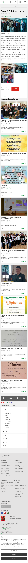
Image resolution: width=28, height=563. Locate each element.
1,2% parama (4, 491)
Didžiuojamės (15, 6)
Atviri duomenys (18, 497)
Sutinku (14, 558)
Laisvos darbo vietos (19, 483)
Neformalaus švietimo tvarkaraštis (19, 464)
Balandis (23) (8, 421)
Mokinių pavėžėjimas (19, 468)
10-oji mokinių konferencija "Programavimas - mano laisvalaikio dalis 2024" (14, 121)
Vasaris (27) (7, 425)
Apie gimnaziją (4, 462)
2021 (6, 445)
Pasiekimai (3, 467)
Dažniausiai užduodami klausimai (19, 489)
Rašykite (3, 506)
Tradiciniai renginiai (5, 471)
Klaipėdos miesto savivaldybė (16, 518)
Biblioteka (17, 473)
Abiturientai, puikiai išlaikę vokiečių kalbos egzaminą (13, 153)
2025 (6, 431)
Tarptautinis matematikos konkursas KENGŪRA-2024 (12, 316)
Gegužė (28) (7, 419)
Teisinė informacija (18, 496)
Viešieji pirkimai (4, 489)
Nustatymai (14, 550)
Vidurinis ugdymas (18, 462)
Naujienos (8, 6)
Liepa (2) (6, 415)
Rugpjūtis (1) (8, 413)
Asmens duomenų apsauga (20, 485)
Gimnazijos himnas (5, 470)
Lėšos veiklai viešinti (5, 486)
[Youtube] (5, 513)
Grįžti (4, 96)
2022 (6, 442)
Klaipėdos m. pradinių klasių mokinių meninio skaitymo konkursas (12, 381)
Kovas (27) (7, 423)
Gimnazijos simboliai (5, 468)
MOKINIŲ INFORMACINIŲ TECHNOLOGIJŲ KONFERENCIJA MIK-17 (11, 218)
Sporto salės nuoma (19, 471)
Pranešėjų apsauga (18, 491)
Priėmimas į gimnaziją (5, 475)
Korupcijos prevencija (19, 493)
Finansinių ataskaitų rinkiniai (7, 485)
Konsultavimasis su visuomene (21, 487)
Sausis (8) (7, 427)
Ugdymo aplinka (4, 463)
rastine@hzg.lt (6, 528)
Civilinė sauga (17, 494)
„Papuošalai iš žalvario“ (7, 283)
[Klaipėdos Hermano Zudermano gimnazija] (3, 2)
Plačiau (23, 131)
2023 (6, 438)
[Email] (8, 513)
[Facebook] (2, 513)
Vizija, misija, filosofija (5, 465)
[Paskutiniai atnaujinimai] (15, 2)
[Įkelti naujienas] (9, 2)
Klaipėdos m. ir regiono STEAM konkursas (11, 348)
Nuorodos (17, 482)
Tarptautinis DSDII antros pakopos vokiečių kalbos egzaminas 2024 (13, 251)
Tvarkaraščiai (7, 455)
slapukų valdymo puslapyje (14, 545)
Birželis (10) (7, 417)
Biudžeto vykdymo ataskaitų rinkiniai (7, 483)
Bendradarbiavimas (5, 473)
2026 (6, 409)
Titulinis (2, 6)
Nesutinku (14, 554)
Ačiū (15, 88)
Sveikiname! (4, 185)
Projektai (3, 488)
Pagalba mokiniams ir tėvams (20, 466)
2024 (6, 435)
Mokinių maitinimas (19, 470)
